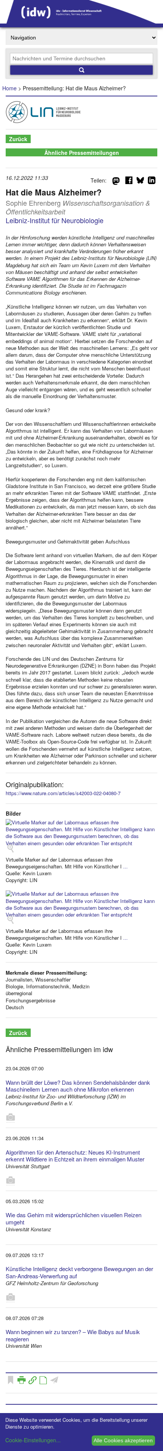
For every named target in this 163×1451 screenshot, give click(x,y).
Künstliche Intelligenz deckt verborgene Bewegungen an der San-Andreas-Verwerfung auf (79, 1272)
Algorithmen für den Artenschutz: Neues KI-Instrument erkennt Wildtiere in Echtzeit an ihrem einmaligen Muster (75, 1155)
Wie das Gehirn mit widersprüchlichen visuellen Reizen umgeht (73, 1218)
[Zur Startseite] (81, 21)
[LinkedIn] (151, 182)
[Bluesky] (140, 182)
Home (9, 88)
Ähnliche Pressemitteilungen (81, 152)
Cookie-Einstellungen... (33, 1440)
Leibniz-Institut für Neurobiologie (54, 220)
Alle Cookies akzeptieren (123, 1440)
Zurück (18, 139)
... (125, 866)
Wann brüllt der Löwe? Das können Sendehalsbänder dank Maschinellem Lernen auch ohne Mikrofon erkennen (78, 1085)
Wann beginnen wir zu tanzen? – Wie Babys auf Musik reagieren (73, 1335)
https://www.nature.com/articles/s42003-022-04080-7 (63, 793)
